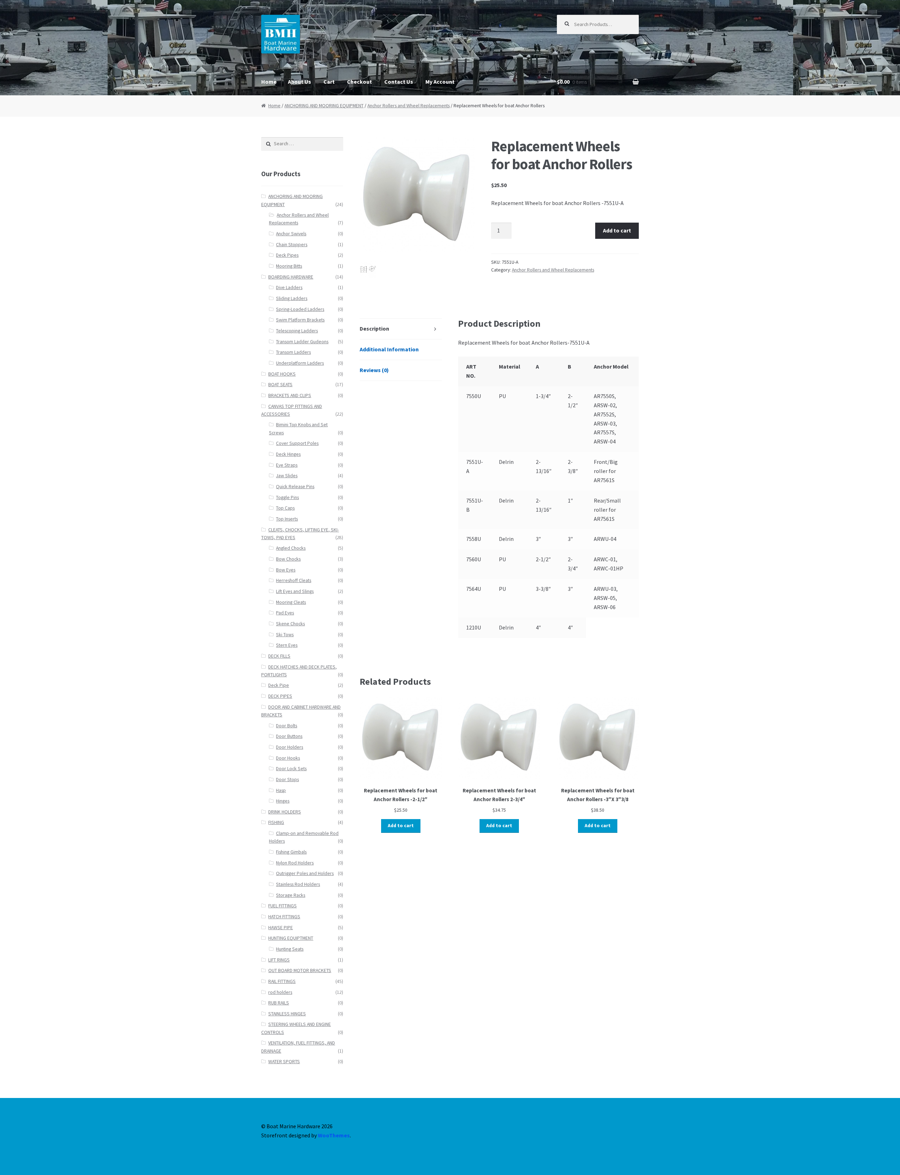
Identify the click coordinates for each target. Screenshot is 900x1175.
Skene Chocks (290, 624)
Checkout (359, 81)
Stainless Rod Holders (298, 884)
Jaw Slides (286, 476)
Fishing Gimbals (291, 852)
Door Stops (287, 780)
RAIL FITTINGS (282, 981)
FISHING (276, 822)
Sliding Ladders (291, 298)
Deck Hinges (288, 454)
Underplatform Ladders (300, 363)
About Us (299, 81)
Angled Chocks (291, 548)
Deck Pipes (287, 255)
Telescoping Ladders (297, 331)
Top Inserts (287, 519)
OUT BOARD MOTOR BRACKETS (299, 970)
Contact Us (398, 81)
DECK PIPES (280, 696)
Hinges (282, 801)
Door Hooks (288, 758)
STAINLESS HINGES (287, 1014)
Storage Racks (290, 895)
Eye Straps (286, 465)
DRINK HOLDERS (284, 812)
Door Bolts (286, 726)
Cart (329, 81)
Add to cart (617, 230)
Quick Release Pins (295, 487)
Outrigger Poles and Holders (305, 873)
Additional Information (389, 349)
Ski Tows (285, 635)
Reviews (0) (374, 369)
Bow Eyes (285, 570)
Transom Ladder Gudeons (302, 342)
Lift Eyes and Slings (295, 591)
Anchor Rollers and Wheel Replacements (408, 106)
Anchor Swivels (291, 234)
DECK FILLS (279, 656)
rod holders (280, 992)
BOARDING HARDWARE (290, 277)
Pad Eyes (285, 613)
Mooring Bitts (289, 266)
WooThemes (334, 1135)
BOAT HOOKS (282, 374)
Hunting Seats (289, 949)
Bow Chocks (288, 559)
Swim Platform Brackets (300, 320)
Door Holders (289, 747)
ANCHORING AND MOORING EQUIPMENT (324, 106)
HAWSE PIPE (280, 928)
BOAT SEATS (280, 385)
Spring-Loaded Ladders (300, 309)
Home (269, 81)
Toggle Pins (287, 497)
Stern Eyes (286, 645)
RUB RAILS (278, 1003)
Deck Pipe (278, 685)
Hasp (281, 790)
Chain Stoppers (291, 245)
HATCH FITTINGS (284, 917)
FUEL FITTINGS (282, 906)
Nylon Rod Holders (295, 863)
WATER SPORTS (284, 1062)
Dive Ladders (289, 287)
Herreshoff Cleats (293, 580)
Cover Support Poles (297, 443)
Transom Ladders (293, 352)
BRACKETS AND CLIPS (289, 395)
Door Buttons (289, 736)
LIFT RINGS (279, 960)
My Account (440, 81)
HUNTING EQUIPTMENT (290, 938)
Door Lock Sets (291, 769)
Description (374, 328)
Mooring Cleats (291, 602)
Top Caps (285, 508)
